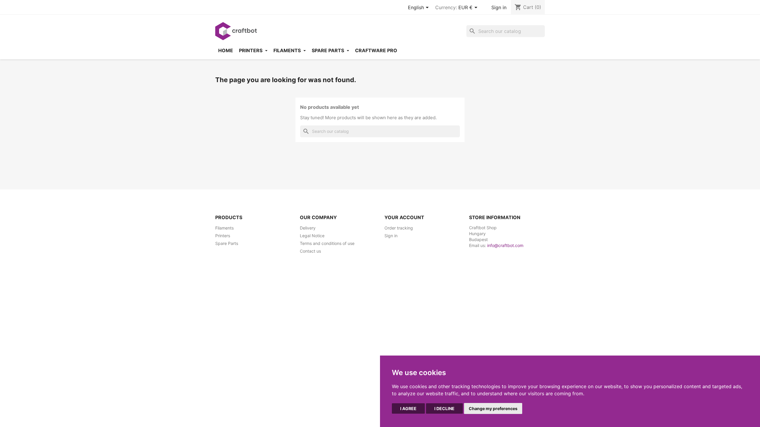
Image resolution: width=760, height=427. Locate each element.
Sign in (498, 7)
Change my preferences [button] (493, 408)
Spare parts (328, 50)
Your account (404, 217)
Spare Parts (226, 243)
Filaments (287, 50)
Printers (251, 50)
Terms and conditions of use (327, 243)
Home (225, 50)
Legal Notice (312, 235)
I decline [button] (444, 408)
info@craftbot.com (505, 245)
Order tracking (398, 227)
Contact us (310, 251)
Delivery (308, 227)
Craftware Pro (376, 50)
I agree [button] (408, 408)
